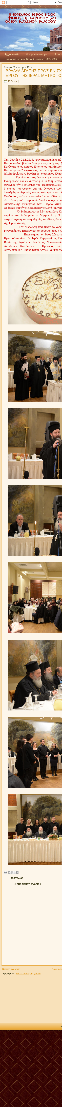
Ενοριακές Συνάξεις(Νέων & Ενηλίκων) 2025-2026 (31, 59)
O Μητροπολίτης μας (37, 54)
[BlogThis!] (9, 872)
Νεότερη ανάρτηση (11, 969)
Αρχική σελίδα (12, 54)
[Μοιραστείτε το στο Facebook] (17, 872)
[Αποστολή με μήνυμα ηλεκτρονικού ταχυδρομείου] (5, 872)
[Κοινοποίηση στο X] (13, 872)
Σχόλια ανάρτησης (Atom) (28, 973)
